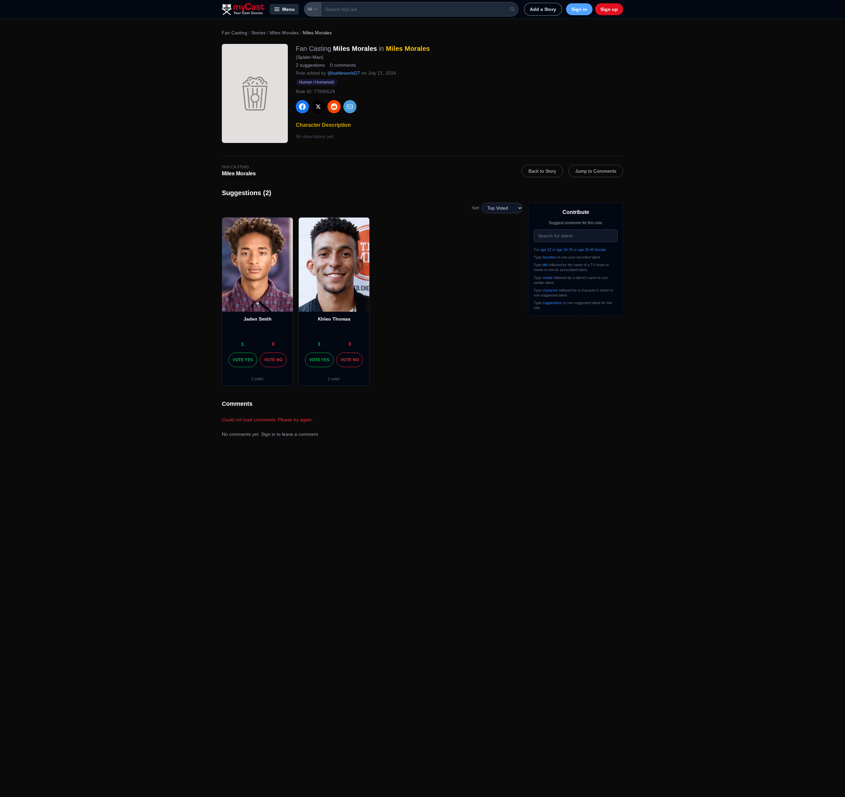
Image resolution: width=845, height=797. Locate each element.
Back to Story (542, 171)
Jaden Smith (258, 319)
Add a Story (543, 9)
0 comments (343, 65)
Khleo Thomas (334, 319)
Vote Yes (243, 360)
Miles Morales (284, 32)
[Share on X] (318, 106)
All (310, 9)
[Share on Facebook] (302, 106)
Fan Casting (234, 32)
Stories (258, 32)
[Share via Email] (349, 106)
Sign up (609, 9)
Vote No (273, 360)
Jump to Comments (595, 171)
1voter (257, 379)
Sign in (579, 9)
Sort (475, 208)
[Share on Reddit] (334, 106)
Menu (288, 9)
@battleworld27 (343, 73)
